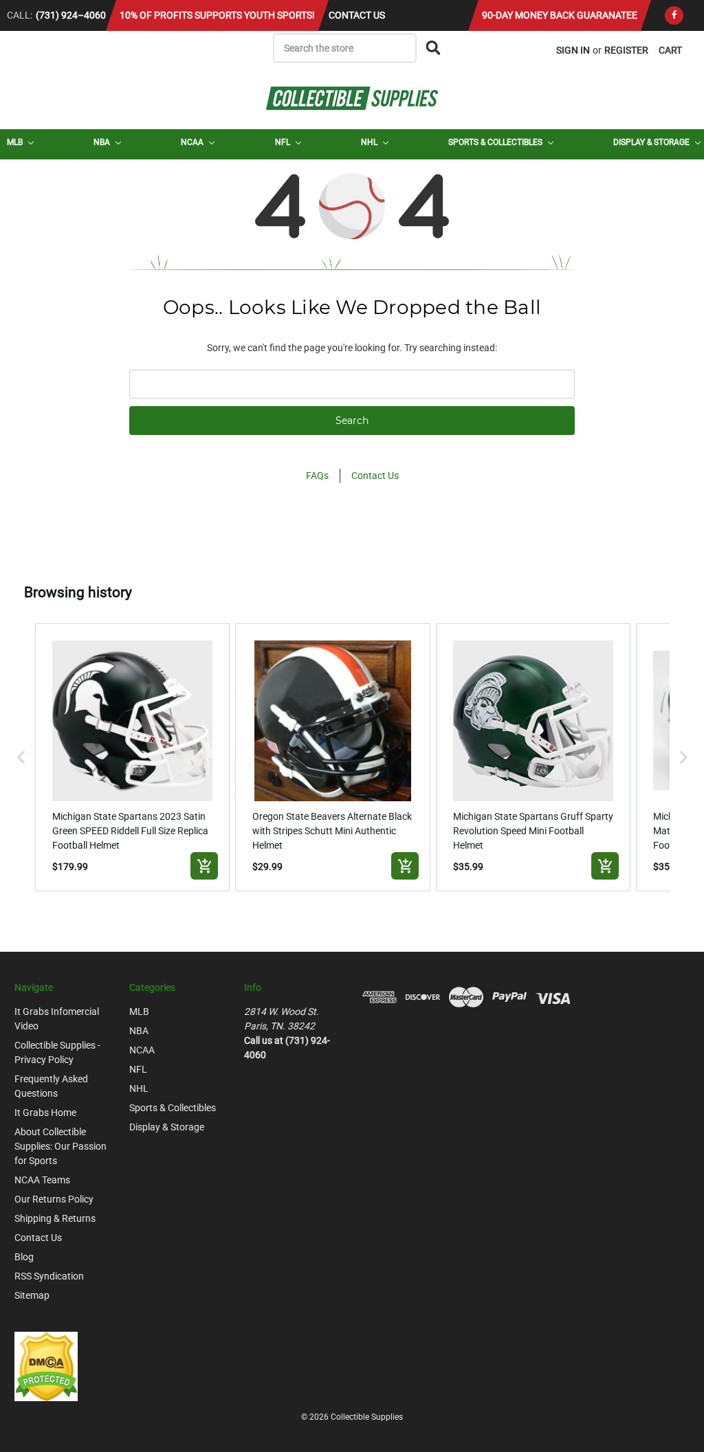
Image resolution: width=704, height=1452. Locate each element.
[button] (21, 757)
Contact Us (357, 15)
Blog (24, 1256)
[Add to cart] (204, 866)
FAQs (317, 475)
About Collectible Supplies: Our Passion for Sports (60, 1146)
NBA (103, 142)
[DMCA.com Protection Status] (46, 1365)
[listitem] (132, 757)
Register (626, 50)
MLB (16, 142)
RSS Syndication (49, 1276)
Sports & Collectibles (496, 142)
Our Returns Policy (54, 1199)
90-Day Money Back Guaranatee (559, 15)
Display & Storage (652, 142)
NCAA (193, 142)
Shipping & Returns (55, 1218)
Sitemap (32, 1295)
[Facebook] (674, 15)
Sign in (573, 50)
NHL (370, 142)
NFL (283, 142)
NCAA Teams (42, 1179)
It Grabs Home (45, 1112)
